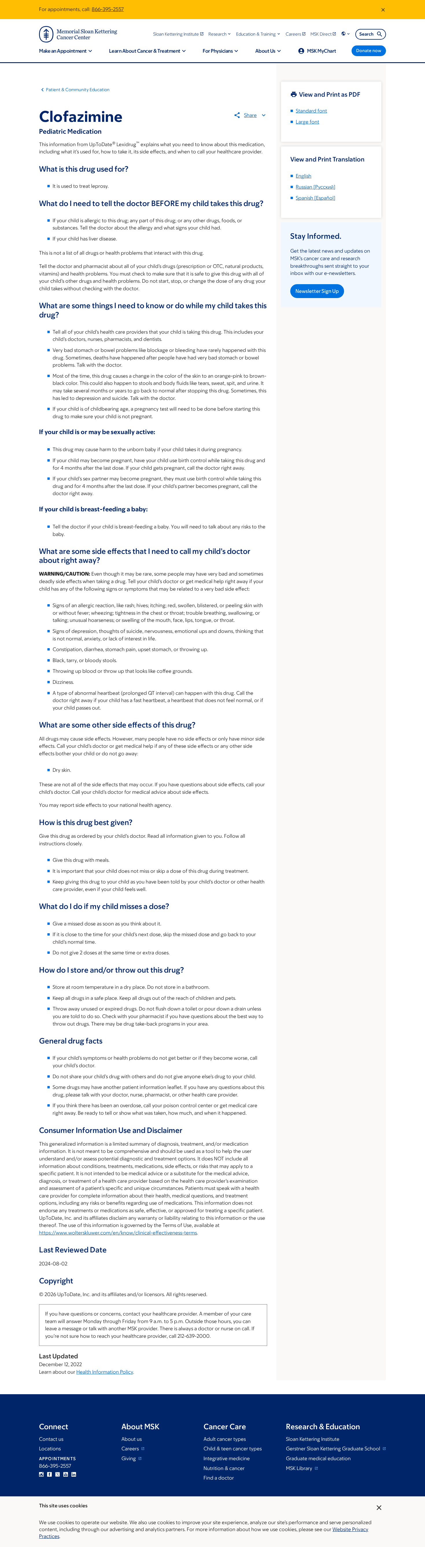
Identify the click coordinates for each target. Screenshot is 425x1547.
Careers (130, 1449)
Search (366, 34)
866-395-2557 (108, 9)
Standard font (311, 111)
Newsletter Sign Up (317, 291)
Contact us (51, 1439)
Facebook (49, 1474)
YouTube (65, 1474)
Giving (129, 1458)
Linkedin (73, 1474)
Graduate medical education (318, 1458)
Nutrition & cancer (224, 1468)
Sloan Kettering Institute (312, 1439)
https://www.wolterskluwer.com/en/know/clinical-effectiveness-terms (118, 1233)
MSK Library (299, 1468)
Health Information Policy (104, 1372)
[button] (220, 34)
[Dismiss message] (383, 9)
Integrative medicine (227, 1458)
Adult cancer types (225, 1439)
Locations (50, 1449)
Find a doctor (219, 1478)
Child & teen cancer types (233, 1449)
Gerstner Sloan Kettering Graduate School (333, 1449)
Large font (307, 122)
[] (315, 187)
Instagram (41, 1474)
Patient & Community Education (78, 89)
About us (131, 1439)
